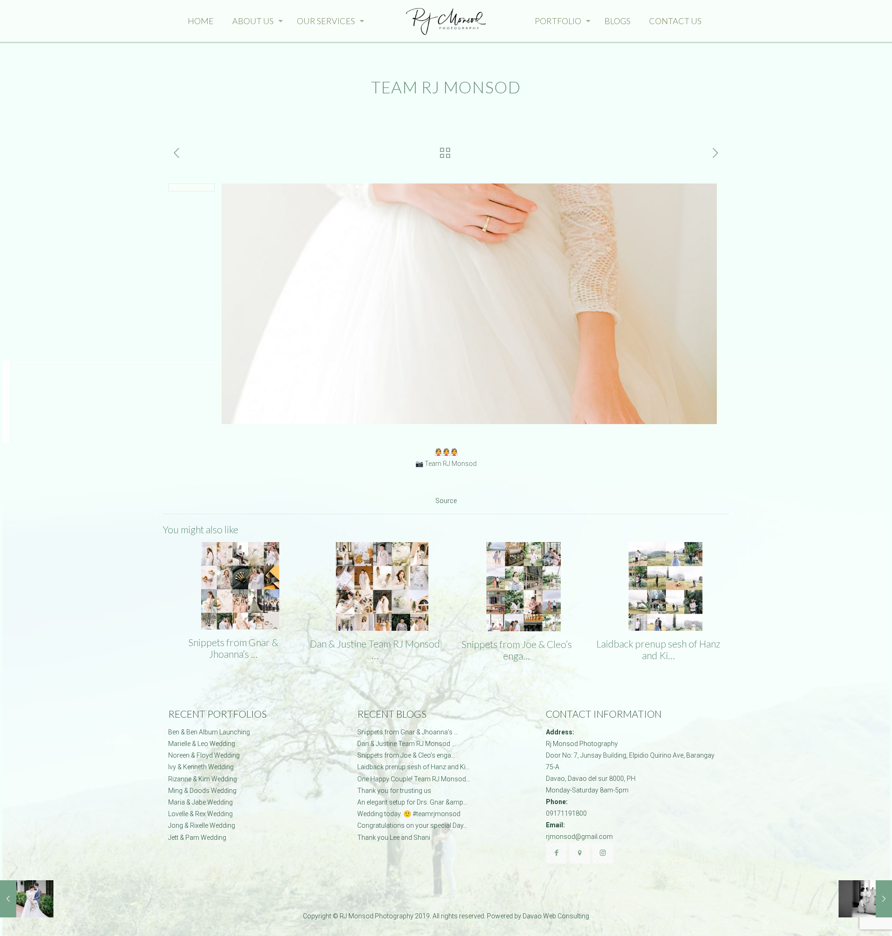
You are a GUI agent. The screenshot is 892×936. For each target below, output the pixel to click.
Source (446, 500)
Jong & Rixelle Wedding (201, 825)
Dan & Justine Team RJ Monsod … (375, 649)
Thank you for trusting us (394, 790)
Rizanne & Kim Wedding (202, 779)
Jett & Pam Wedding (197, 837)
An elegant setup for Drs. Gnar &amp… (412, 802)
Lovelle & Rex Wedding (200, 814)
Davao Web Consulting (556, 916)
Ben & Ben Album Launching (209, 732)
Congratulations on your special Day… (412, 825)
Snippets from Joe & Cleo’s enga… (516, 649)
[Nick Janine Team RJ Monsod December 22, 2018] (26, 898)
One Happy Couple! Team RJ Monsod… (413, 779)
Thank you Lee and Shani (393, 837)
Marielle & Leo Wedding (201, 743)
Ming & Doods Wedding (202, 790)
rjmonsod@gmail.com (579, 836)
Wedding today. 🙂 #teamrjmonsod (408, 814)
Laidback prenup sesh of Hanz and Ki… (658, 649)
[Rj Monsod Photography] (446, 21)
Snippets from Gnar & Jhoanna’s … (233, 648)
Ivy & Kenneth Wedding (201, 767)
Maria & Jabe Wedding (200, 802)
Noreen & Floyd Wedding (204, 755)
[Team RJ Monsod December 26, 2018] (865, 898)
